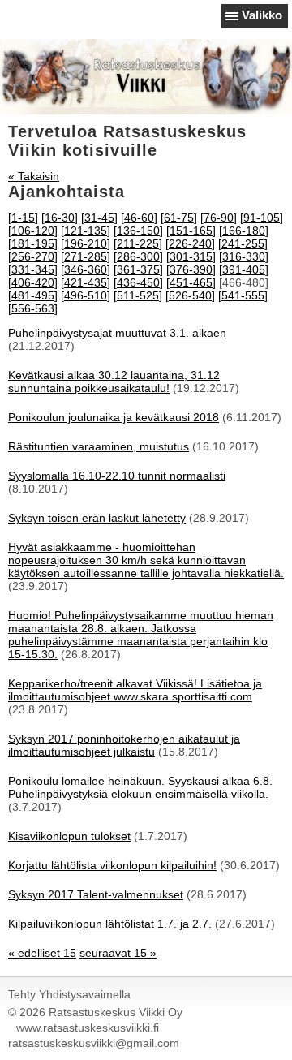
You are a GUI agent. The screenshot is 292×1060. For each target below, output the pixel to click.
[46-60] (139, 217)
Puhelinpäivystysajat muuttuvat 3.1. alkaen (117, 332)
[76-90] (218, 217)
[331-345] (33, 269)
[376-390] (191, 269)
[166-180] (243, 230)
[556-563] (33, 308)
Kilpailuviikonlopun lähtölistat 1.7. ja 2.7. (110, 923)
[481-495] (33, 295)
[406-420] (33, 282)
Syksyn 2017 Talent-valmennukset (95, 894)
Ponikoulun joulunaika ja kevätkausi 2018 (113, 417)
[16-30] (59, 217)
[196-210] (85, 243)
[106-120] (33, 230)
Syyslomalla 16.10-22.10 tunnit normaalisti (116, 475)
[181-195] (33, 243)
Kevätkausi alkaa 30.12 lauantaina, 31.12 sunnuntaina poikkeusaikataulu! (114, 381)
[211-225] (138, 243)
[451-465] (191, 282)
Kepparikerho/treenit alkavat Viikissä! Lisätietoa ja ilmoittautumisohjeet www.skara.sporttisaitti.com (135, 690)
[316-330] (243, 256)
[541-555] (243, 295)
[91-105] (261, 217)
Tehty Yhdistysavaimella (69, 994)
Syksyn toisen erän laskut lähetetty (97, 517)
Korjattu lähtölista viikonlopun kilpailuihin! (112, 865)
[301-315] (191, 256)
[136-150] (138, 230)
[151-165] (191, 230)
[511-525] (138, 295)
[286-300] (138, 256)
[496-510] (85, 295)
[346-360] (85, 269)
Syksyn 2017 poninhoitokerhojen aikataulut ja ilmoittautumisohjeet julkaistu (124, 745)
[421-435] (85, 282)
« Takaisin (33, 176)
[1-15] (23, 217)
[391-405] (243, 269)
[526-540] (190, 295)
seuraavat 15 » (118, 952)
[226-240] (190, 243)
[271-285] (85, 256)
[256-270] (33, 256)
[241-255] (243, 243)
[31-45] (99, 217)
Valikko (262, 15)
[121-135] (85, 230)
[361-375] (138, 269)
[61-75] (179, 217)
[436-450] (138, 282)
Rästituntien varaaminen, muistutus (98, 446)
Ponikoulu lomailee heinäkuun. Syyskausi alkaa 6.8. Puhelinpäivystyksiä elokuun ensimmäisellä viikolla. (140, 787)
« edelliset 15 (42, 952)
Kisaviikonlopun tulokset (69, 835)
